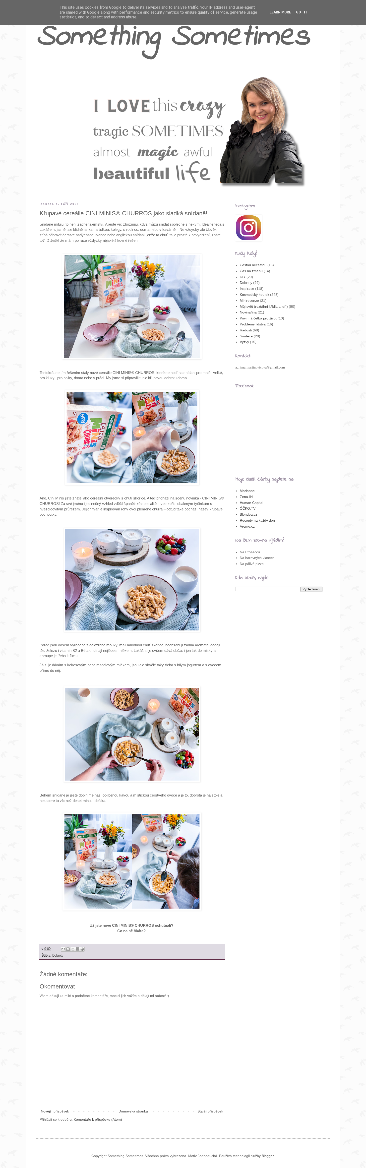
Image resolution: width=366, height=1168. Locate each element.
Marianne (247, 491)
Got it (301, 12)
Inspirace (247, 289)
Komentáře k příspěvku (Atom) (98, 1119)
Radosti (246, 330)
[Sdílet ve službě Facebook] (77, 949)
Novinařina (248, 312)
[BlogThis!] (67, 949)
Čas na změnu (251, 271)
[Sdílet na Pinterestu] (82, 949)
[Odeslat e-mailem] (63, 949)
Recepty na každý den (257, 520)
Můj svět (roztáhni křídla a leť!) (264, 306)
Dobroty (57, 955)
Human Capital (251, 503)
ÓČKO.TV (247, 508)
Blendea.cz (248, 514)
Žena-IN (246, 497)
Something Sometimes (173, 37)
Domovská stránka (133, 1111)
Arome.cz (247, 526)
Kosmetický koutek (254, 295)
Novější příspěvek (55, 1111)
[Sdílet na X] (72, 949)
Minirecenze (249, 301)
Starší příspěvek (210, 1111)
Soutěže (246, 336)
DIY (242, 277)
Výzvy (244, 342)
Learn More (280, 12)
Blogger (268, 1156)
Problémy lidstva (253, 324)
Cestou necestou (253, 265)
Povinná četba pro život (258, 318)
